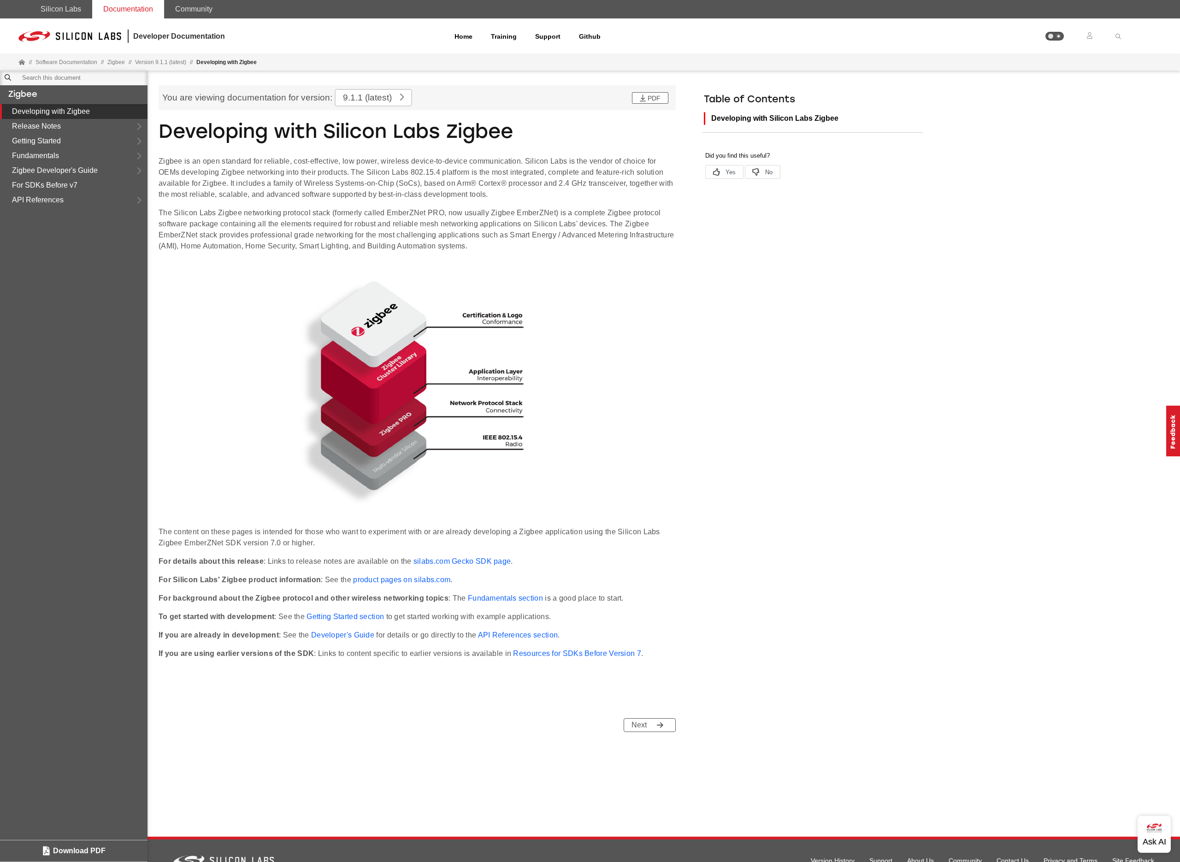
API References (38, 200)
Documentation (128, 9)
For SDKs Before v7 (44, 185)
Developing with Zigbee (51, 111)
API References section (518, 635)
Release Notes (36, 126)
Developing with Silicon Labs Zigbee (774, 118)
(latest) (367, 97)
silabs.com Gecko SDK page (462, 561)
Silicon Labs (61, 9)
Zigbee (22, 95)
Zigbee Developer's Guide (55, 170)
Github (590, 36)
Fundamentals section (505, 598)
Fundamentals (35, 155)
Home (463, 36)
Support (547, 36)
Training (504, 36)
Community (193, 9)
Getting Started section (345, 616)
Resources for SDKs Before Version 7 (577, 653)
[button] (1054, 36)
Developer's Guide (342, 635)
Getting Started (36, 141)
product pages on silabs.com (401, 580)
